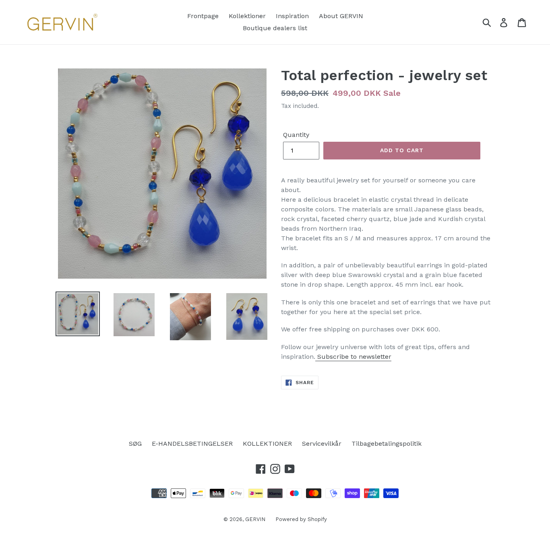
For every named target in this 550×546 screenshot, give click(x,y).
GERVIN (255, 519)
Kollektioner (247, 16)
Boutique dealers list (275, 28)
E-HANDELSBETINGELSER (192, 443)
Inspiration (292, 16)
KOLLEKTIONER (267, 443)
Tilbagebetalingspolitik (387, 443)
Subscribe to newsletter (353, 356)
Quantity (296, 135)
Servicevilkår (321, 443)
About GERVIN (341, 16)
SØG (135, 443)
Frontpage (203, 16)
